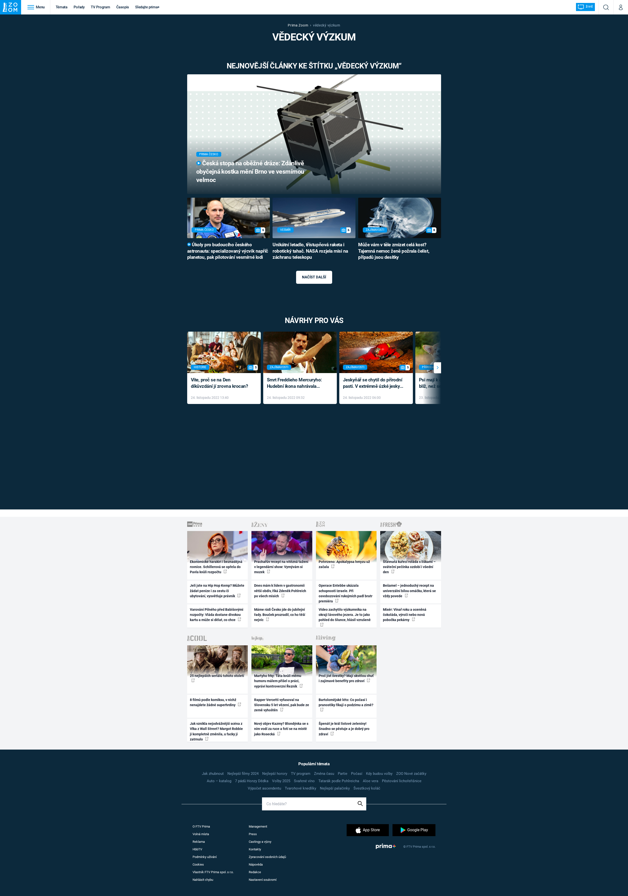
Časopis (122, 7)
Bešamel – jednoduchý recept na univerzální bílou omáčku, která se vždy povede (409, 591)
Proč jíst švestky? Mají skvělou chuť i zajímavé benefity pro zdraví (346, 678)
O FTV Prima (201, 826)
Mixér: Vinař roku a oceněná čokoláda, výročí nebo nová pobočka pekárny (404, 615)
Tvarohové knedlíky (300, 788)
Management (258, 826)
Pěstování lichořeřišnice (401, 781)
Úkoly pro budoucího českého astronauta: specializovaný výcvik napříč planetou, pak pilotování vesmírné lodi (227, 251)
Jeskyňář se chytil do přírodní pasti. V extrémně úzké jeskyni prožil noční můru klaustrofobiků (373, 383)
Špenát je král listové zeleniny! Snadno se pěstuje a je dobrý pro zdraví (344, 729)
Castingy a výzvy (260, 842)
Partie (342, 773)
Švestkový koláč (366, 788)
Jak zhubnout (213, 773)
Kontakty (255, 849)
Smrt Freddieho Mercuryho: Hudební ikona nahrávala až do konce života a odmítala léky (296, 383)
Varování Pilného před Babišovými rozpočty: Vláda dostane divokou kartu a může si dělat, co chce (216, 615)
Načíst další (314, 277)
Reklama (199, 842)
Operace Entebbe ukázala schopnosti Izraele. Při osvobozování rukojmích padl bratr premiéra (345, 593)
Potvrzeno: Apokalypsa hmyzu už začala (344, 564)
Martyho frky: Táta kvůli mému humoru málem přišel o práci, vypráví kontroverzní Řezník (277, 681)
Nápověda (256, 864)
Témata (61, 7)
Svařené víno (304, 781)
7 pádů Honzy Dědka (251, 781)
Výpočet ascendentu (264, 788)
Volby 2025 (281, 781)
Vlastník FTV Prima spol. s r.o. (213, 872)
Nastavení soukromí (262, 880)
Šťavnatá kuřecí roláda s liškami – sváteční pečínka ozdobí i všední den (409, 567)
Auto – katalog (219, 781)
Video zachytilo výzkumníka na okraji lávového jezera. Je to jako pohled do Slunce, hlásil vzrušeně (345, 615)
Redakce (255, 872)
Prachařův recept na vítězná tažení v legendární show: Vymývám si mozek (281, 567)
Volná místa (201, 834)
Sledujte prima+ (147, 7)
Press (253, 834)
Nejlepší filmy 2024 (243, 773)
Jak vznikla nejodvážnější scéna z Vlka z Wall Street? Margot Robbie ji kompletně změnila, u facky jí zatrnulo (216, 731)
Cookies (198, 864)
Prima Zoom (298, 25)
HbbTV (197, 849)
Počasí (356, 773)
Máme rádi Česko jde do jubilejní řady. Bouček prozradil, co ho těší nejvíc (279, 615)
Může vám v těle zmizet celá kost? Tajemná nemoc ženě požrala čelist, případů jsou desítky (393, 251)
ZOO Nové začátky (411, 773)
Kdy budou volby (379, 773)
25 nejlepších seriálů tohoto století (217, 676)
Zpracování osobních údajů (267, 857)
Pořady (79, 7)
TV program (300, 773)
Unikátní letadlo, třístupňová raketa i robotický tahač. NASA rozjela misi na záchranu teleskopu (310, 251)
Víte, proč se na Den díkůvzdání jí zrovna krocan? (219, 383)
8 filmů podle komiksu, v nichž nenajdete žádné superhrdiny (213, 702)
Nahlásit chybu (203, 880)
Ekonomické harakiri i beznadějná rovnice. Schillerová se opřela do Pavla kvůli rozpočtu (216, 567)
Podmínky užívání (205, 857)
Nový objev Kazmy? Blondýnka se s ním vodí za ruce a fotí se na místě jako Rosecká (281, 729)
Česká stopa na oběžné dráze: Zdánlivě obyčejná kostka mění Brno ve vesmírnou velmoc (250, 171)
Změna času (324, 773)
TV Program (100, 7)
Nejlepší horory (274, 773)
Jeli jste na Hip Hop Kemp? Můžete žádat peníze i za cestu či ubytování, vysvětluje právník (217, 591)
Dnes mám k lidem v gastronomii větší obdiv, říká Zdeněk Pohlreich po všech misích (280, 591)
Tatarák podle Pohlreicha (338, 781)
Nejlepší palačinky (335, 788)
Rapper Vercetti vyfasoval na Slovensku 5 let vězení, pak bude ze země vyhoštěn (281, 705)
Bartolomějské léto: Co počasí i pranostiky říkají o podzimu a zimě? (346, 702)
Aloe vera (370, 781)
